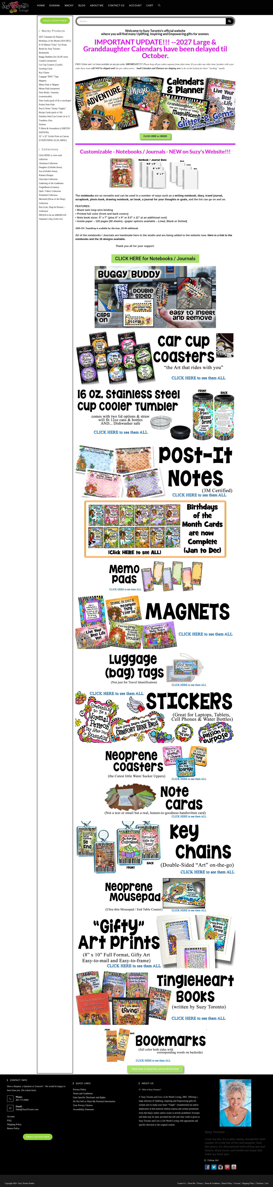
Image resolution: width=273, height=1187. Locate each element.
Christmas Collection (48, 163)
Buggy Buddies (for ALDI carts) (53, 57)
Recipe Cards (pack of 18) (50, 112)
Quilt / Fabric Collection (50, 191)
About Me (191, 1183)
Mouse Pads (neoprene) (49, 88)
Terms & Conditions (212, 1183)
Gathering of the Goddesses (51, 183)
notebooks (87, 195)
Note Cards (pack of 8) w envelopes (55, 100)
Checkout (259, 1183)
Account (11, 1116)
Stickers (42, 124)
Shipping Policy (14, 1124)
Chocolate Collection (48, 179)
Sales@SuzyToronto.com (27, 1109)
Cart (266, 1183)
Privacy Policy (79, 1089)
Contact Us (181, 1183)
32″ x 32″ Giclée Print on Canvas (54, 136)
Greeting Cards (45, 68)
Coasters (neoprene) (48, 61)
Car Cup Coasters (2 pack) (50, 65)
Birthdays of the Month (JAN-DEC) (55, 41)
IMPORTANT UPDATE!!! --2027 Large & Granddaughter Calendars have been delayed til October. (155, 49)
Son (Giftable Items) (48, 171)
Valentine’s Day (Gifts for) (51, 219)
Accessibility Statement (83, 1109)
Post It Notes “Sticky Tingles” (52, 108)
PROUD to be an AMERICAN (52, 215)
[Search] (230, 21)
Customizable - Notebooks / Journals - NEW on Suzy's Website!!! (155, 151)
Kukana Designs (46, 175)
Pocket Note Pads (47, 104)
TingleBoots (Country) (49, 187)
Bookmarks (44, 53)
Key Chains (44, 72)
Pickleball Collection (48, 195)
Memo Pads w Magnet (49, 84)
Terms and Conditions (83, 1093)
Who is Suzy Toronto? (151, 1089)
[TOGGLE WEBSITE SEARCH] (159, 5)
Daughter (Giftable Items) (50, 167)
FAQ (9, 1120)
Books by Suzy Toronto (49, 49)
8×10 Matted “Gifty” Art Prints (53, 45)
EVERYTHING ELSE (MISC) (53, 140)
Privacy (200, 1183)
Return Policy (13, 1128)
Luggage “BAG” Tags (48, 76)
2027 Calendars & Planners (51, 37)
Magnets (42, 81)
